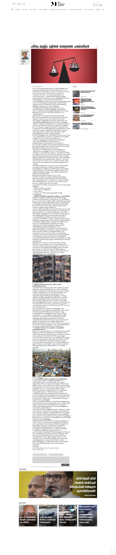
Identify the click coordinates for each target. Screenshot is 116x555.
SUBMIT (65, 464)
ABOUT (98, 9)
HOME (17, 9)
